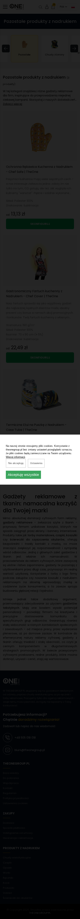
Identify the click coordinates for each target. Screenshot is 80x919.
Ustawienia (36, 463)
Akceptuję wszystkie (23, 475)
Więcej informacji (15, 457)
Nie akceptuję (15, 463)
